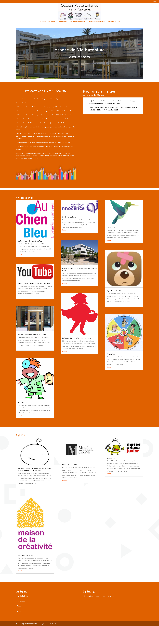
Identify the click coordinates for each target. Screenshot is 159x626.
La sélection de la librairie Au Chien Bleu (30, 241)
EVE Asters (42, 21)
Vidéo (19, 611)
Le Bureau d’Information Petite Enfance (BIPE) (32, 335)
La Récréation (111, 21)
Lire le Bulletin (22, 596)
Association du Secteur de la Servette (99, 596)
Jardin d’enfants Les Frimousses (77, 21)
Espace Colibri (111, 227)
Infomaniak (52, 623)
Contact (155, 1)
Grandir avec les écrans (69, 217)
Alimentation (111, 354)
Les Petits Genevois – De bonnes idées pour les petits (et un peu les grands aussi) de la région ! (34, 469)
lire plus (20, 254)
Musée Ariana (111, 458)
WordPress (30, 623)
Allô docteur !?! (22, 402)
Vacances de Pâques (93, 95)
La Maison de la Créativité (25, 555)
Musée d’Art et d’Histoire (70, 465)
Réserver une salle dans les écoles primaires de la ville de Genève (79, 269)
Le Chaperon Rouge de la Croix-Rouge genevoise (76, 338)
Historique (21, 601)
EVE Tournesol (62, 21)
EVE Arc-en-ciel (52, 21)
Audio (19, 606)
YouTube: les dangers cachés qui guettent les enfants (34, 283)
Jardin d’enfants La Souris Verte (96, 21)
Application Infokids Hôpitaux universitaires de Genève (123, 291)
